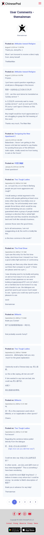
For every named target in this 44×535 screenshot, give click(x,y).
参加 (14, 90)
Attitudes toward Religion (25, 44)
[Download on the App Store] (28, 529)
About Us (22, 523)
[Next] (35, 502)
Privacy (29, 523)
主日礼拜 (28, 90)
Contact (9, 523)
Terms (36, 523)
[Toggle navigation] (40, 3)
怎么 (15, 446)
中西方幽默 (19, 163)
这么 (17, 90)
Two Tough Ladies (22, 180)
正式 (21, 90)
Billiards (18, 314)
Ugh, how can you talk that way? (21, 449)
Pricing (15, 523)
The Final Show (21, 248)
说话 (23, 446)
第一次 (9, 90)
